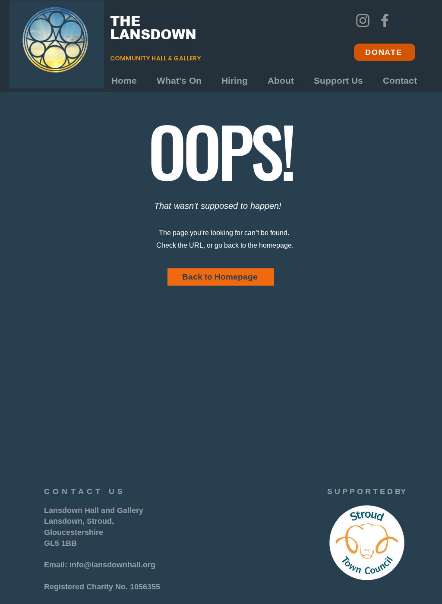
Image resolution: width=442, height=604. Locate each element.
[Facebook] (385, 20)
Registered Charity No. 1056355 (102, 586)
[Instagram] (363, 20)
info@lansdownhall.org (112, 564)
